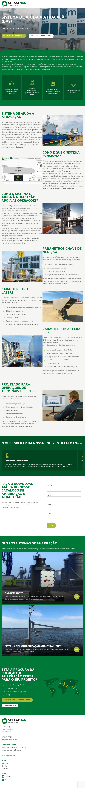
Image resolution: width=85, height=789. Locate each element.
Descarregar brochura (41, 36)
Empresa (50, 486)
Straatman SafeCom (8, 756)
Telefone (50, 514)
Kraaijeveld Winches (8, 753)
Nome (50, 495)
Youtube (8, 780)
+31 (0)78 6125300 (7, 737)
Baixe (51, 525)
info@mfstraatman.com (10, 740)
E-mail (50, 504)
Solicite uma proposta (13, 36)
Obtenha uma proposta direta (16, 700)
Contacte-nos (10, 705)
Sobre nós (5, 763)
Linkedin (7, 777)
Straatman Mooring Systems (11, 750)
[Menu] (79, 3)
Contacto (5, 769)
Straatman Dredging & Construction (14, 747)
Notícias (4, 766)
